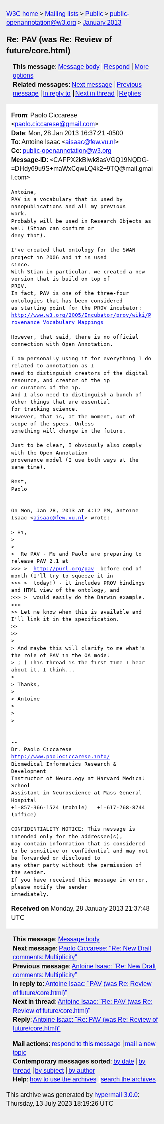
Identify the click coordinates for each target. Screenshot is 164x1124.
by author (81, 1070)
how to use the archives (63, 1079)
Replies (130, 93)
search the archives (128, 1079)
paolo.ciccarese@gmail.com (55, 124)
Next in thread (95, 93)
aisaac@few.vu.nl (90, 142)
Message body (79, 66)
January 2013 (102, 22)
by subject (49, 1070)
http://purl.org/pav (63, 569)
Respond (117, 66)
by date (123, 1061)
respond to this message (86, 1043)
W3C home (22, 13)
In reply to (56, 93)
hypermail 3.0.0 (116, 1094)
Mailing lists (61, 13)
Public (94, 13)
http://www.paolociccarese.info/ (60, 756)
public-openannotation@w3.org (67, 150)
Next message (92, 84)
